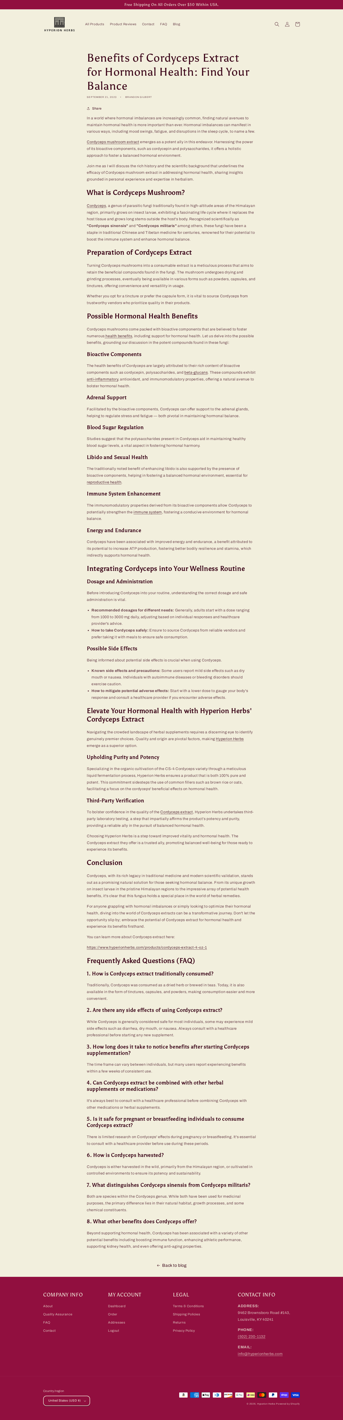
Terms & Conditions (188, 1306)
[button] (277, 24)
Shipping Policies (186, 1314)
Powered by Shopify (288, 1403)
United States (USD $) (64, 1400)
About (48, 1306)
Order (112, 1314)
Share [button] (97, 108)
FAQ (46, 1322)
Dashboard (117, 1306)
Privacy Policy (184, 1330)
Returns (179, 1322)
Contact (49, 1330)
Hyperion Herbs (266, 1403)
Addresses (116, 1322)
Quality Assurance (57, 1314)
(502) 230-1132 (251, 1336)
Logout (113, 1330)
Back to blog (174, 1265)
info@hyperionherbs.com (260, 1354)
